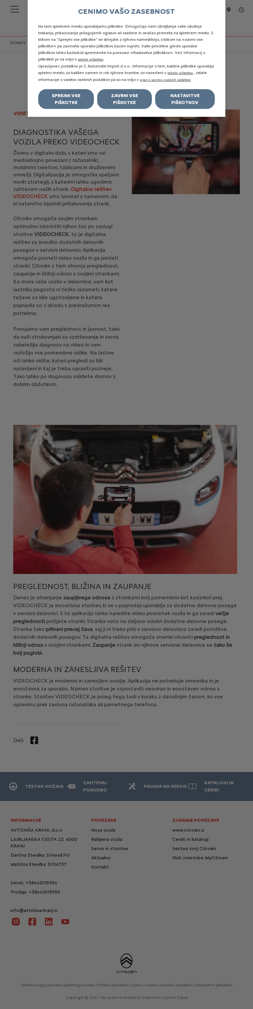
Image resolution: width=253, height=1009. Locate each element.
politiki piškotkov (90, 59)
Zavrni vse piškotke (124, 99)
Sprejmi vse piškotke (66, 99)
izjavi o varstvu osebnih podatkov (165, 80)
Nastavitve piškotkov (185, 99)
